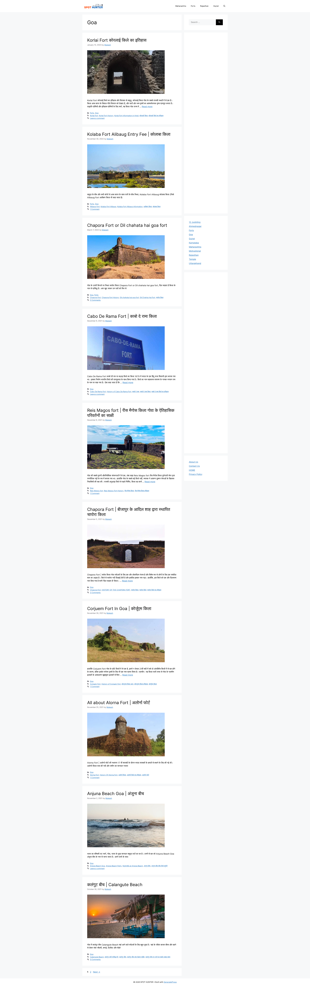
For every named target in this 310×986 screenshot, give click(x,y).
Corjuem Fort (95, 684)
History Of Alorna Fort (108, 775)
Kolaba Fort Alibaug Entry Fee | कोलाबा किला (128, 134)
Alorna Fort (94, 775)
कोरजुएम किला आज (127, 684)
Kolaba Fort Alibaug (108, 206)
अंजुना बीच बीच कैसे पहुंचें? (159, 866)
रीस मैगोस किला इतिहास (142, 491)
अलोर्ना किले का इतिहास (134, 775)
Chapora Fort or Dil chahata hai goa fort (127, 225)
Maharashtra (180, 6)
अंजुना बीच (147, 866)
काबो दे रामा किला (145, 392)
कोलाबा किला (156, 206)
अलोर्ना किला (122, 775)
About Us (193, 462)
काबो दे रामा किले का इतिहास (160, 392)
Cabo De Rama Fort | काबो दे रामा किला (122, 316)
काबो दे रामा (135, 392)
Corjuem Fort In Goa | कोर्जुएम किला (119, 608)
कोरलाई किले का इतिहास (156, 116)
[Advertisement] (206, 123)
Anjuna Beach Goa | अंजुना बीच (115, 793)
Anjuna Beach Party (114, 866)
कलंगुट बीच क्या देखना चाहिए (136, 957)
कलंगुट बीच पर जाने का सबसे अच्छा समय (158, 957)
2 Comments (95, 300)
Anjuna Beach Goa (97, 866)
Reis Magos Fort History (114, 491)
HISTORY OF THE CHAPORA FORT (116, 590)
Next (96, 972)
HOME (192, 470)
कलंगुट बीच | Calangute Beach (114, 884)
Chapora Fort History (110, 297)
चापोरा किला (159, 297)
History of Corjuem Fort (111, 684)
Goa (96, 113)
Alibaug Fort (95, 206)
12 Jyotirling (194, 222)
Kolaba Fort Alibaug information (130, 206)
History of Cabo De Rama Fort (119, 392)
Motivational (195, 251)
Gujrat (216, 6)
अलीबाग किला (147, 206)
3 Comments (95, 959)
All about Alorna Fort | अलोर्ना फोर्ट (118, 702)
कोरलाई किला (144, 116)
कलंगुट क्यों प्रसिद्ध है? (111, 957)
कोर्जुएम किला (153, 684)
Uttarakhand (195, 263)
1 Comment (94, 209)
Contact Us (194, 466)
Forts (193, 6)
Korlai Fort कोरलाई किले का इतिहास (116, 40)
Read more (147, 106)
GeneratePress (170, 982)
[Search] (219, 22)
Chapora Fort (95, 297)
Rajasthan (204, 6)
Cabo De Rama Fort (98, 392)
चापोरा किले (142, 590)
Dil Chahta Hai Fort (147, 297)
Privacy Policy (195, 474)
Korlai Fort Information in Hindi (126, 116)
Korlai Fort (94, 116)
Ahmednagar (195, 226)
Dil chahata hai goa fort (129, 297)
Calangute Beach (97, 957)
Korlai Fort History (106, 116)
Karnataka (194, 243)
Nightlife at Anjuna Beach (133, 866)
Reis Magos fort (96, 491)
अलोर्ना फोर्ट (145, 775)
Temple (192, 259)
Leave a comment (97, 118)
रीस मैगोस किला (129, 491)
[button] (224, 6)
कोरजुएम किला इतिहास (141, 684)
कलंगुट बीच (122, 957)
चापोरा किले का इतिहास (154, 590)
